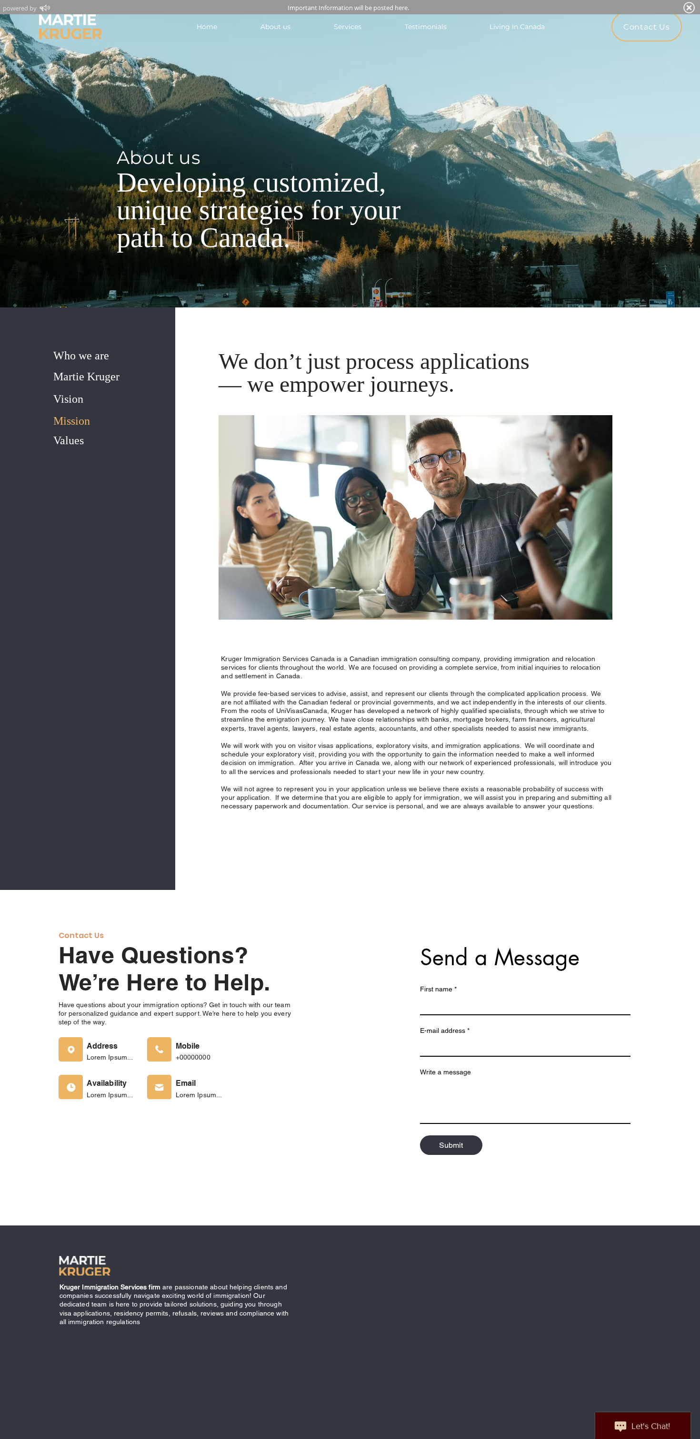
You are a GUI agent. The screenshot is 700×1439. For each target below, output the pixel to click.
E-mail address (445, 1030)
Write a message (445, 1072)
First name (438, 989)
